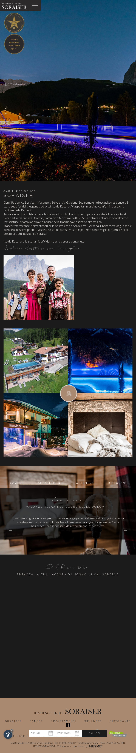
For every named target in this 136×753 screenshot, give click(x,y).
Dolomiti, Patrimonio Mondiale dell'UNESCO (60, 218)
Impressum (66, 746)
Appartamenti (63, 721)
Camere (36, 721)
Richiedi (94, 733)
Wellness (93, 721)
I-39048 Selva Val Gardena (39, 743)
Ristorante (120, 721)
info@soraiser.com (88, 743)
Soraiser (13, 721)
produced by (81, 746)
